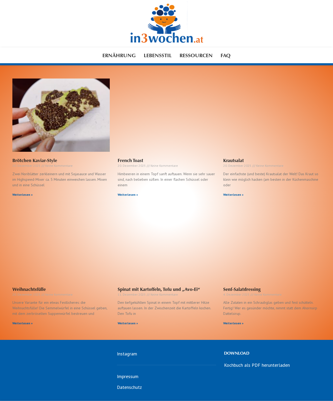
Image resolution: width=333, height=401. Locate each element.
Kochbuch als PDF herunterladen (257, 365)
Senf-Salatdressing (242, 289)
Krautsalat (233, 160)
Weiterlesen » (22, 195)
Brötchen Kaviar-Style (34, 160)
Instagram (127, 354)
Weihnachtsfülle (29, 289)
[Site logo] (166, 23)
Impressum (127, 376)
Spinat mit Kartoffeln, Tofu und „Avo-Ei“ (159, 289)
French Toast (130, 160)
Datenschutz (129, 387)
